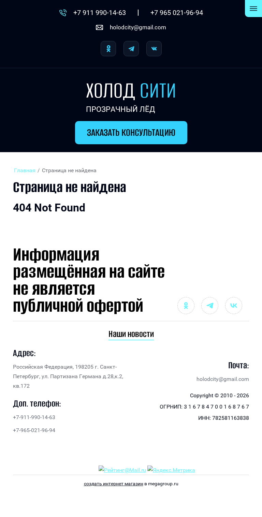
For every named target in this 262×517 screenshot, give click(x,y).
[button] (131, 132)
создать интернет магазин (113, 483)
